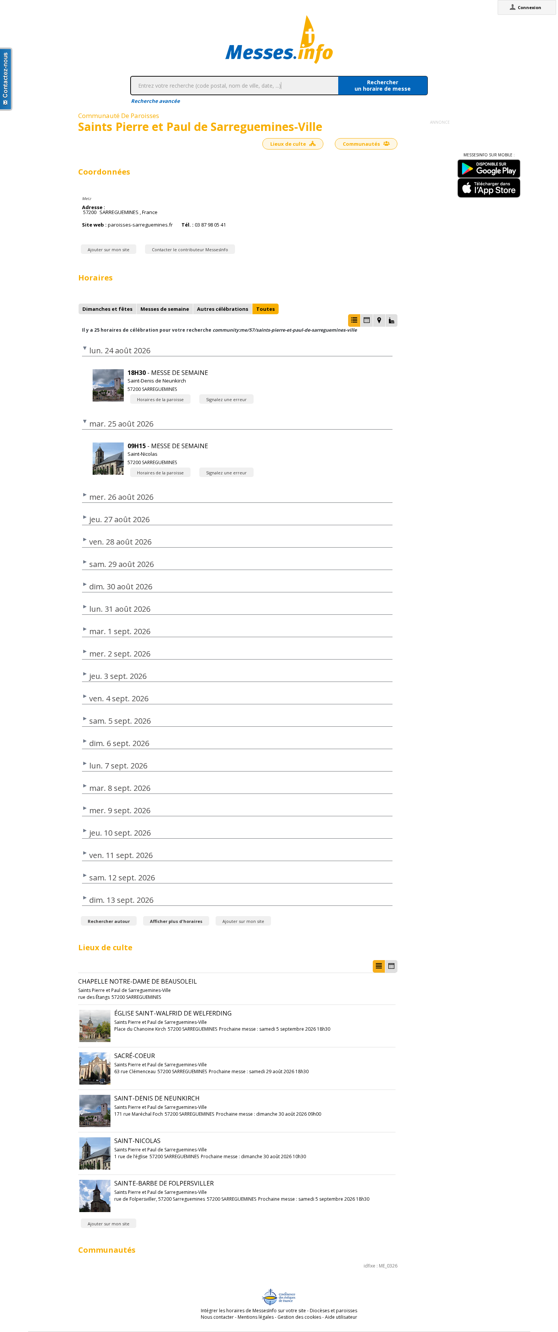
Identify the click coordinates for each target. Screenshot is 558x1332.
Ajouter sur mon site (108, 249)
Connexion (529, 7)
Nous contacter (217, 1317)
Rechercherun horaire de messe (383, 85)
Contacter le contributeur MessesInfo (190, 249)
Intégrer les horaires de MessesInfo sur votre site (253, 1310)
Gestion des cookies (299, 1317)
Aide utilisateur (341, 1317)
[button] (354, 320)
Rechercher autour (109, 921)
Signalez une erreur (226, 399)
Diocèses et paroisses (333, 1310)
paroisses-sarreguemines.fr (140, 224)
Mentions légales (256, 1317)
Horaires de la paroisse (160, 399)
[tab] (107, 309)
